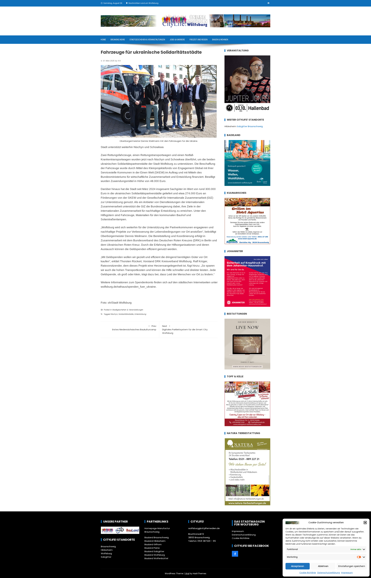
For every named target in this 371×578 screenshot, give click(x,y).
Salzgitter (106, 556)
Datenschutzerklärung (328, 572)
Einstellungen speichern (351, 566)
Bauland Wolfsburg (154, 554)
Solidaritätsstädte (126, 314)
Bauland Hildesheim (155, 540)
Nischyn (114, 314)
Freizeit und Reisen (199, 39)
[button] (365, 522)
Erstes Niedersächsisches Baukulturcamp (134, 327)
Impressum (347, 572)
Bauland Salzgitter (154, 551)
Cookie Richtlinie (307, 572)
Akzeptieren (297, 566)
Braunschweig (108, 546)
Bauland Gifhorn (153, 544)
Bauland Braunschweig (156, 537)
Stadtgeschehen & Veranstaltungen (147, 39)
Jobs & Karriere (177, 39)
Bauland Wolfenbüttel (156, 558)
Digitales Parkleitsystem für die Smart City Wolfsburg (185, 329)
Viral (187, 573)
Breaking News (118, 39)
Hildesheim (107, 549)
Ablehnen (323, 566)
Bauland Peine (152, 547)
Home (103, 39)
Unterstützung (140, 314)
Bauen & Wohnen (220, 39)
